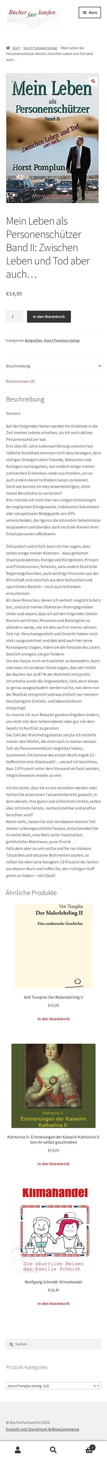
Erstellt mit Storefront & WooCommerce (42, 1429)
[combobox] (53, 1385)
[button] (93, 81)
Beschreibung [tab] (18, 365)
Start (16, 48)
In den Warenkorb (49, 316)
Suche (53, 1450)
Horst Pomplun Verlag (40, 48)
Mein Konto (18, 1450)
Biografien (33, 340)
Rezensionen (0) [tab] (20, 381)
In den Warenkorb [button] (54, 1018)
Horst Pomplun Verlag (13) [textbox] (52, 1386)
